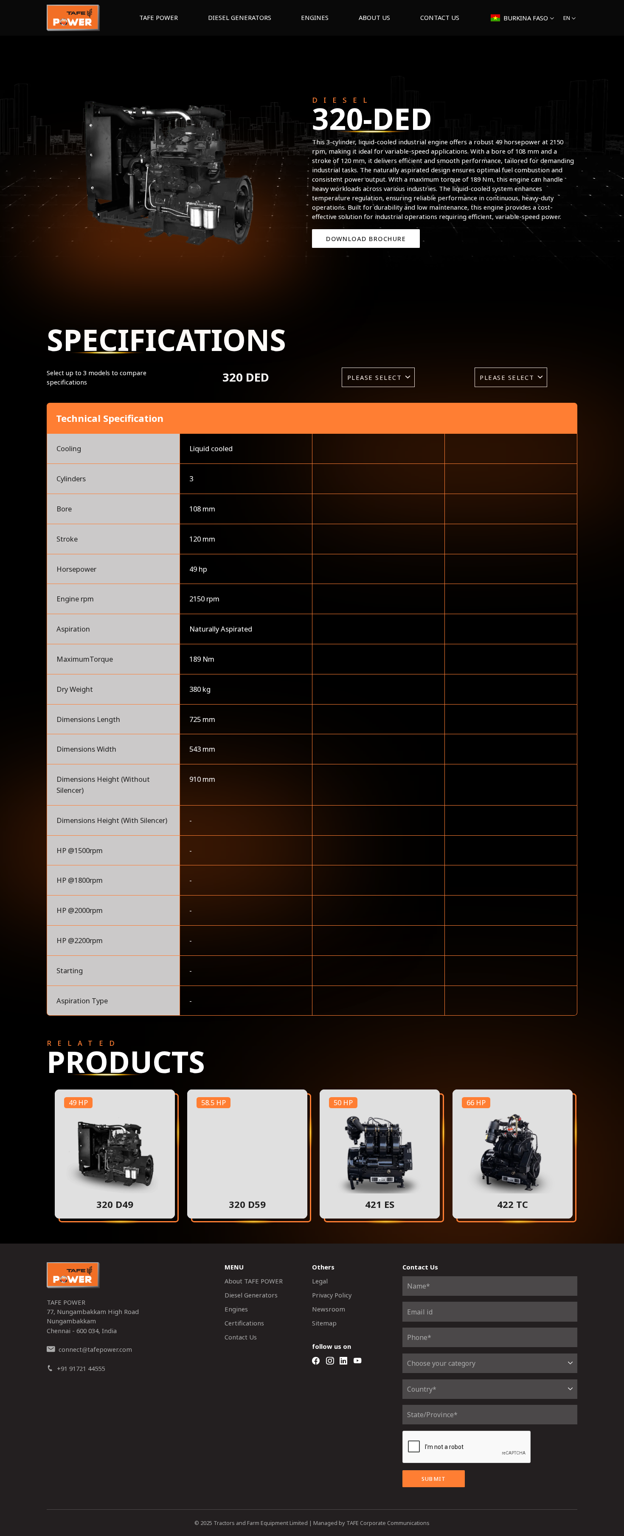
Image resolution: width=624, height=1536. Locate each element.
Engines (315, 17)
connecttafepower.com (95, 1349)
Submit (434, 1479)
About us (374, 17)
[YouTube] (357, 1361)
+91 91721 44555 (81, 1368)
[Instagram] (330, 1361)
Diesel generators (239, 17)
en (566, 18)
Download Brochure (366, 238)
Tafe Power (158, 17)
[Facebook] (316, 1361)
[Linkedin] (343, 1361)
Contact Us (439, 17)
